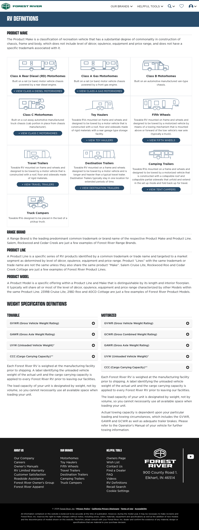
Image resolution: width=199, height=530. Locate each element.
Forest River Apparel (29, 487)
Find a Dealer (116, 470)
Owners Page (116, 458)
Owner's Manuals (26, 466)
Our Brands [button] (120, 6)
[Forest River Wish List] (181, 6)
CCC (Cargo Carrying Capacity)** (31, 356)
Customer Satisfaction (30, 474)
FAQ (109, 474)
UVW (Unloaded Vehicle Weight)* (32, 345)
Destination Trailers (74, 474)
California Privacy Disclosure (105, 508)
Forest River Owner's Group (34, 483)
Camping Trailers (72, 479)
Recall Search (116, 487)
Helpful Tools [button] (148, 6)
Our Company (24, 458)
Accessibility (141, 508)
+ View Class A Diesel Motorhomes (38, 91)
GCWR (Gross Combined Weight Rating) (130, 334)
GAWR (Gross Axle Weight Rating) (32, 334)
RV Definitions (116, 483)
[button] (171, 6)
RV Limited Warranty (29, 470)
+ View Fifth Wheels (161, 140)
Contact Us (114, 466)
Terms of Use (127, 508)
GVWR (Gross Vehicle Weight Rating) (34, 323)
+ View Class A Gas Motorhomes (99, 91)
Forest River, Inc (67, 508)
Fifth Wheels (69, 466)
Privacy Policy (83, 508)
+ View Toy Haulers (99, 140)
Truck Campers (71, 483)
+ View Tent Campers (161, 189)
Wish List (113, 462)
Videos (111, 479)
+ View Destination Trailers (99, 188)
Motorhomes (69, 458)
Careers (19, 462)
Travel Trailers (70, 470)
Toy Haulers (68, 462)
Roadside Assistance (29, 479)
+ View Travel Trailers (38, 184)
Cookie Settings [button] (117, 491)
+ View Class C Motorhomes (38, 133)
